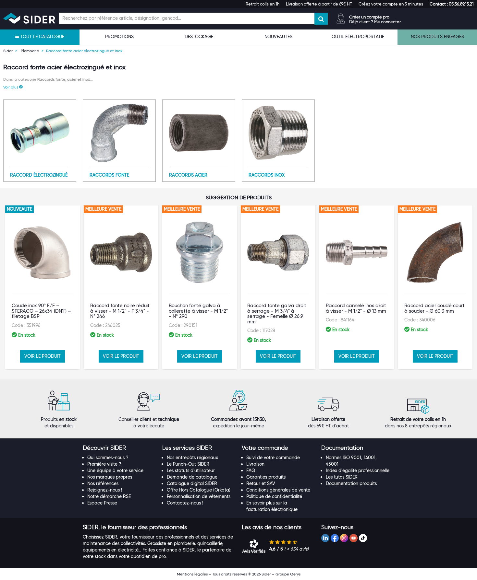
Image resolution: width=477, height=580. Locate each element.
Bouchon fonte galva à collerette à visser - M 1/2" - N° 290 (198, 311)
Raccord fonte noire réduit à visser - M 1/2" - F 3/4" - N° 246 (120, 311)
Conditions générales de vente (278, 490)
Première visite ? (104, 464)
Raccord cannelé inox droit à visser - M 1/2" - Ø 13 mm (356, 308)
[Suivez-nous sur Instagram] (344, 538)
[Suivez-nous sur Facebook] (335, 538)
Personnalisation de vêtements (198, 496)
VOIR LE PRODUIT (42, 356)
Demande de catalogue (192, 477)
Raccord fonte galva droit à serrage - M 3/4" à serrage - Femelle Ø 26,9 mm (276, 314)
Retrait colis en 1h (262, 3)
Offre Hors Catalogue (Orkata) (198, 490)
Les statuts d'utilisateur (191, 470)
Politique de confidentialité (274, 496)
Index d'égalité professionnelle (357, 470)
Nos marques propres (109, 477)
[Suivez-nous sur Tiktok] (363, 538)
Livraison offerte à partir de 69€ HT (319, 3)
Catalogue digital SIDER (192, 483)
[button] (452, 3)
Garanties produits (266, 477)
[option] (42, 287)
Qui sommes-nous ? (107, 457)
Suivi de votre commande (273, 457)
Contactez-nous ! (185, 503)
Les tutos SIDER (342, 477)
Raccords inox (267, 175)
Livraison (255, 464)
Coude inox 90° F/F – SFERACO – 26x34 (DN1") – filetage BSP (41, 311)
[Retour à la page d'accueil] (29, 18)
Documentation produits (351, 483)
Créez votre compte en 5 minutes (391, 3)
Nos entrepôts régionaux (192, 457)
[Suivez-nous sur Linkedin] (325, 538)
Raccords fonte (109, 175)
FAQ (250, 470)
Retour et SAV (260, 483)
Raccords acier (188, 175)
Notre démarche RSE (109, 496)
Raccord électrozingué (38, 175)
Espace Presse (102, 503)
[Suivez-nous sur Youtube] (353, 538)
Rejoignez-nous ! (104, 490)
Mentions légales (192, 574)
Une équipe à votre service (115, 470)
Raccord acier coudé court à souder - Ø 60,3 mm (434, 308)
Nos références (102, 483)
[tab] (119, 448)
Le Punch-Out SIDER (188, 464)
